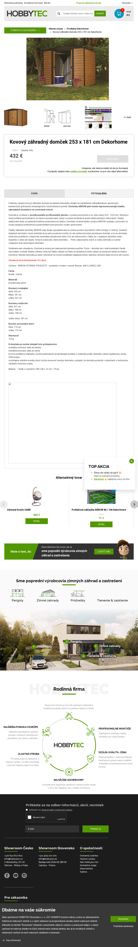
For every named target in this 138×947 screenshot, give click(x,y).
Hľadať (100, 13)
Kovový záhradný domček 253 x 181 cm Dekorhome (77, 32)
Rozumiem (123, 919)
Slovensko (126, 3)
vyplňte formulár (78, 171)
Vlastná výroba (87, 859)
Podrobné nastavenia (123, 926)
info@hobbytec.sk (48, 859)
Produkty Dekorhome (78, 28)
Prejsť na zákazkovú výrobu (87, 3)
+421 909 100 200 (48, 855)
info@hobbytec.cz (13, 859)
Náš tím (47, 3)
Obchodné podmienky (13, 3)
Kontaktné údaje (88, 865)
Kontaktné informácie (33, 3)
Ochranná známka (89, 855)
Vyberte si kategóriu (23, 30)
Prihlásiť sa (95, 829)
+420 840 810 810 (13, 855)
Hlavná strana (56, 28)
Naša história (86, 868)
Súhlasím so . (51, 810)
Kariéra (83, 872)
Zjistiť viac (103, 551)
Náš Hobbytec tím (89, 862)
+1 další (127, 117)
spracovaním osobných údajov (57, 810)
